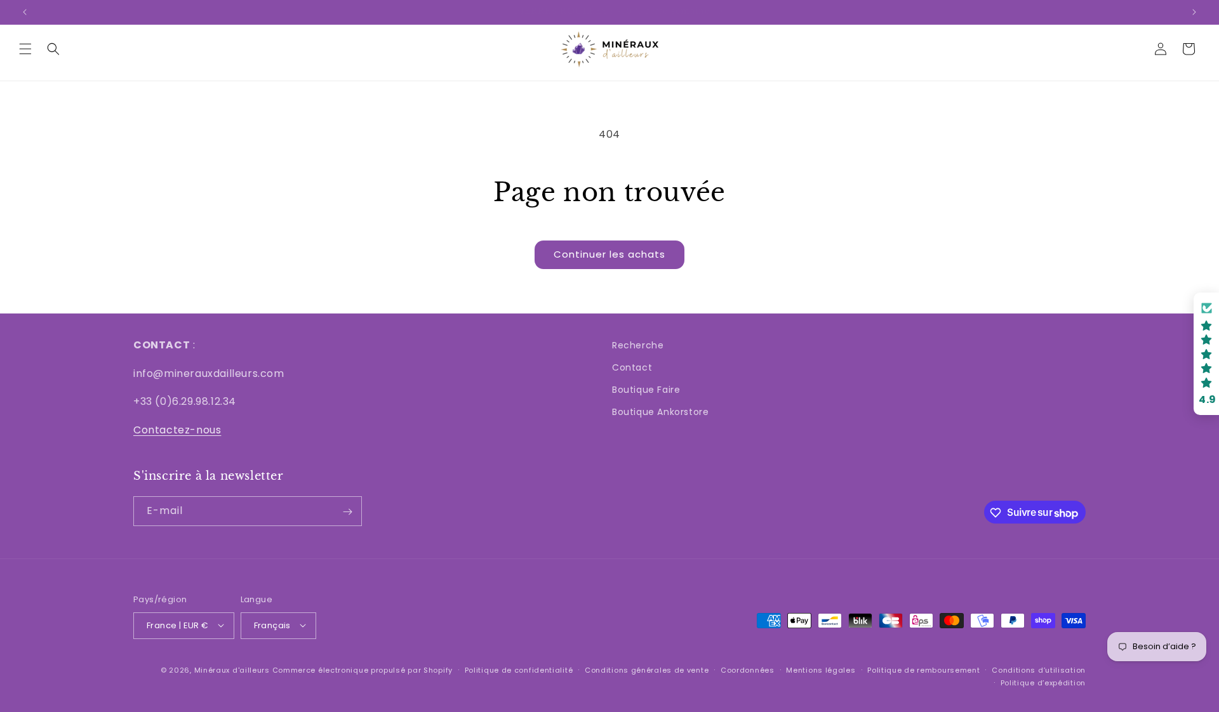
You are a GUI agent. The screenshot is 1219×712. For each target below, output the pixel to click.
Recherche (637, 345)
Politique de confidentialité (519, 669)
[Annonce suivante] (1194, 12)
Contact (632, 367)
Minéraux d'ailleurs (232, 669)
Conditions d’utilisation (1039, 669)
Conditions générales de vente (647, 669)
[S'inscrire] (347, 512)
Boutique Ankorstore (660, 412)
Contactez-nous (177, 430)
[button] (25, 49)
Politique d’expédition (1043, 682)
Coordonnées (748, 669)
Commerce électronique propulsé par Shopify (362, 669)
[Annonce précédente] (25, 12)
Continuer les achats (609, 254)
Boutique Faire (646, 390)
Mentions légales (820, 669)
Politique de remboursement (923, 669)
